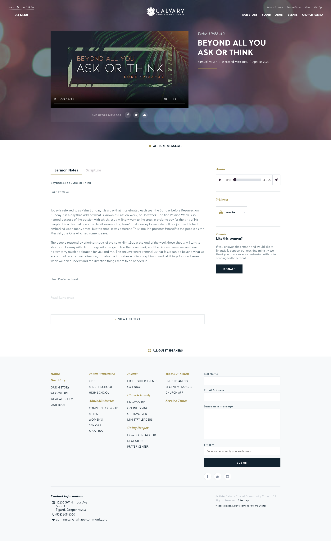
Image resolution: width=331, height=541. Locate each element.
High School (99, 392)
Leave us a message (218, 406)
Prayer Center (137, 446)
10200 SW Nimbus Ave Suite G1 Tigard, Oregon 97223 (71, 506)
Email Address (214, 390)
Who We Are (60, 393)
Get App (318, 7)
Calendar (134, 387)
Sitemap (243, 500)
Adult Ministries (101, 401)
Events (293, 15)
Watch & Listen (275, 7)
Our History (60, 387)
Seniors (95, 425)
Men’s (93, 414)
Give (307, 7)
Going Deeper (137, 428)
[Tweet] (136, 115)
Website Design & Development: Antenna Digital (240, 505)
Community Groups (104, 408)
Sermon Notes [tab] (66, 170)
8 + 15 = (209, 444)
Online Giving (137, 408)
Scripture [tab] (93, 170)
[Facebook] (128, 115)
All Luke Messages (167, 146)
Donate (229, 269)
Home (55, 374)
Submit (242, 463)
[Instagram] (227, 476)
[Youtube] (217, 476)
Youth (266, 15)
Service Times (294, 7)
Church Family (312, 15)
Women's (96, 419)
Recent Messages (179, 387)
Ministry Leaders (140, 419)
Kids (92, 381)
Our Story (249, 15)
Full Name (211, 374)
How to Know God (141, 435)
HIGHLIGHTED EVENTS (142, 381)
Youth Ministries (102, 374)
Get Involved (137, 414)
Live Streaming (177, 381)
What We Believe (63, 399)
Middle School (100, 387)
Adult (279, 15)
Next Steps (135, 441)
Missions (96, 431)
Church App (174, 392)
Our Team (58, 404)
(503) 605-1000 (65, 514)
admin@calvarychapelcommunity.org (81, 519)
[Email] (145, 115)
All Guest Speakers (167, 350)
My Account (136, 402)
